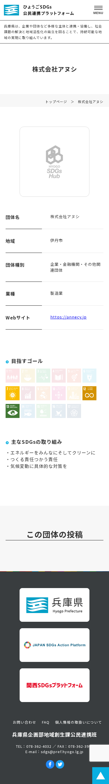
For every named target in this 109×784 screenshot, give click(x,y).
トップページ (56, 101)
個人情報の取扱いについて (78, 722)
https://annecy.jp (68, 317)
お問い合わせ (24, 722)
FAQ (45, 722)
